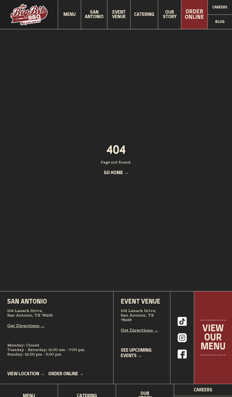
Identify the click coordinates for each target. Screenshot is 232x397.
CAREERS (203, 390)
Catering (144, 14)
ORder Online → (66, 374)
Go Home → (116, 172)
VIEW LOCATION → (26, 374)
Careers (219, 7)
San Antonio (94, 14)
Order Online (194, 14)
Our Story (169, 14)
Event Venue (119, 14)
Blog (220, 22)
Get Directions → (26, 326)
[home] (29, 14)
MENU (69, 14)
